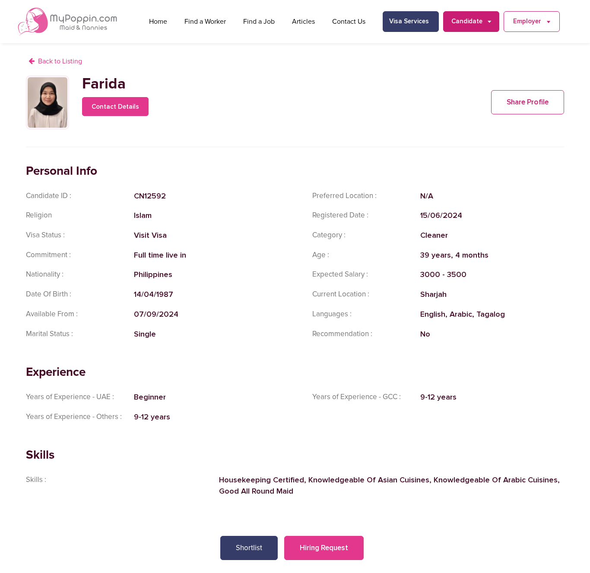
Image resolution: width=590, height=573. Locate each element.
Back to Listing (60, 61)
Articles (303, 21)
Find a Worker (205, 21)
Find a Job (259, 21)
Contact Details (115, 106)
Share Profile (528, 102)
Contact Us (348, 21)
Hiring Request (324, 547)
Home (158, 21)
